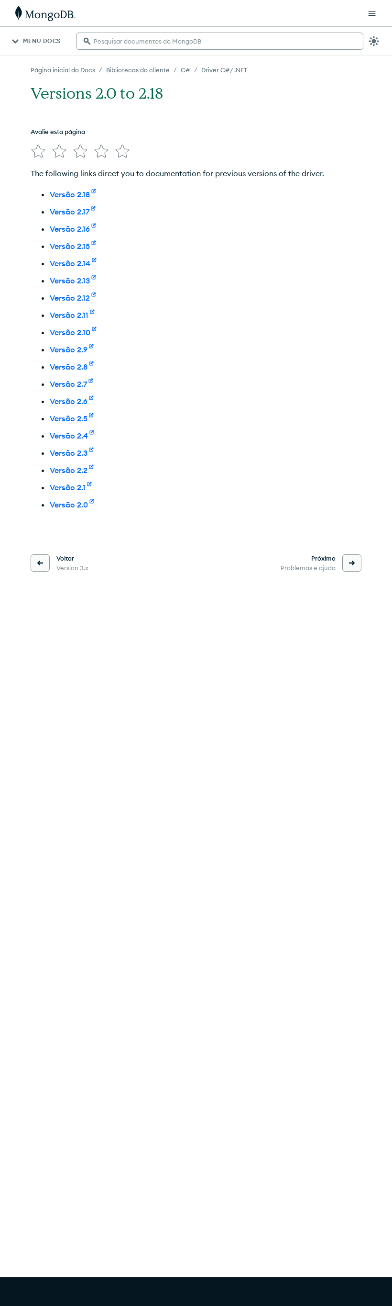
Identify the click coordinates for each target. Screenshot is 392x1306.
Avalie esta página (58, 131)
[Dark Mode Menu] (374, 41)
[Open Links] (372, 13)
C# (185, 70)
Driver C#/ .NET (224, 70)
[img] (38, 151)
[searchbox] (219, 41)
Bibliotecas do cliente (138, 70)
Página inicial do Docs (63, 70)
